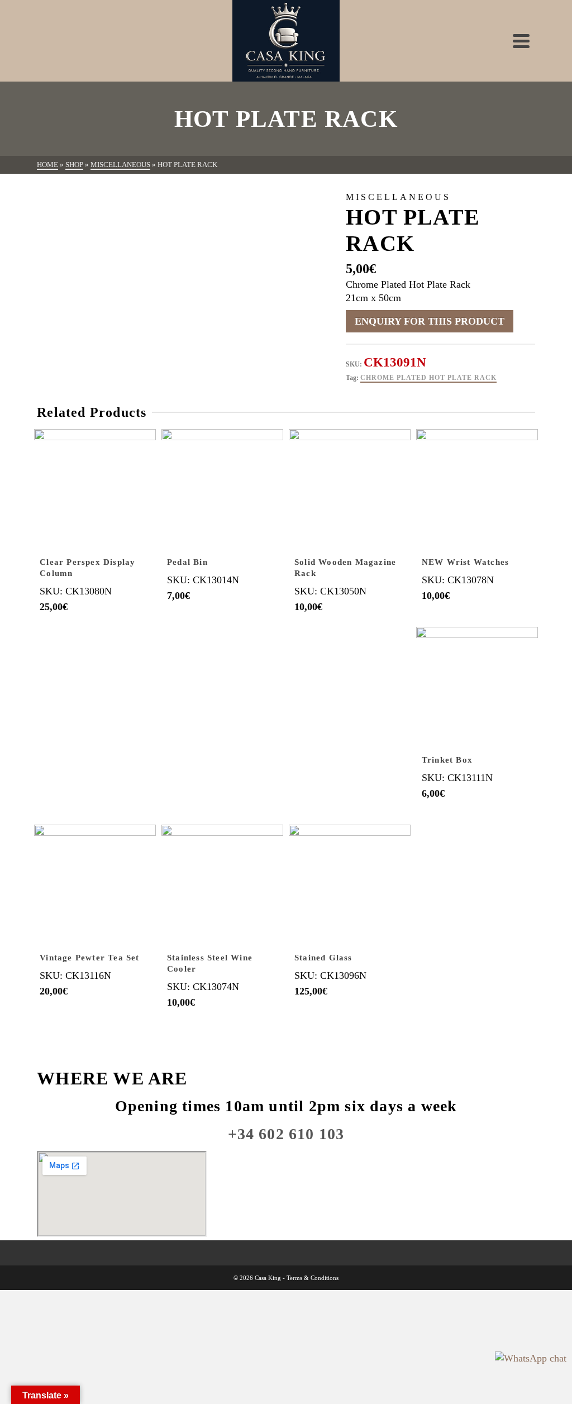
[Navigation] (521, 41)
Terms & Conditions (313, 1277)
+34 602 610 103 (286, 1134)
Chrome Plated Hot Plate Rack (428, 378)
